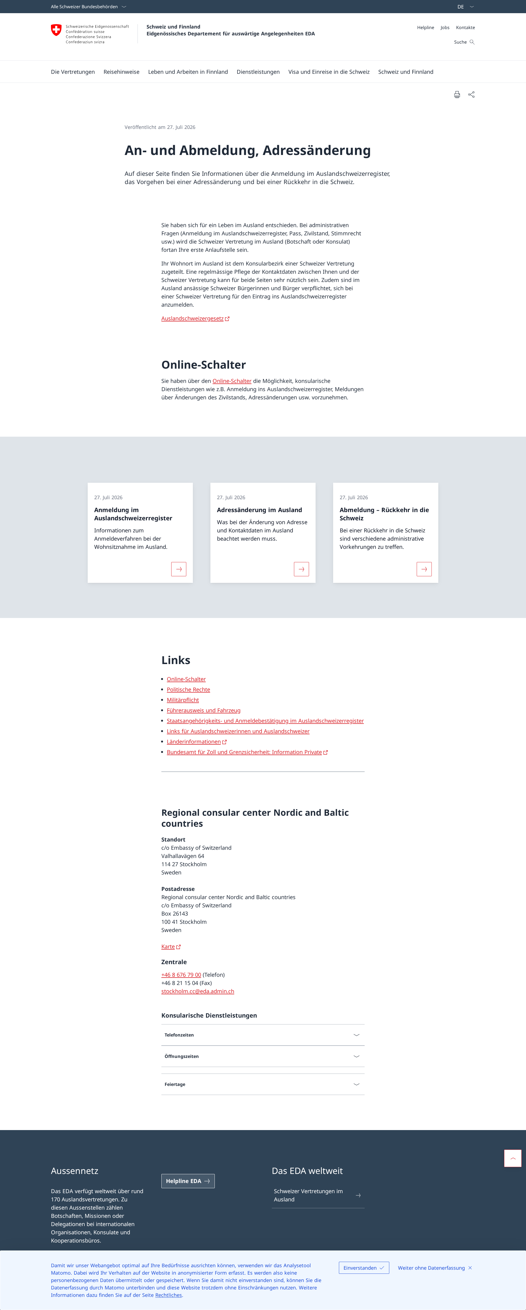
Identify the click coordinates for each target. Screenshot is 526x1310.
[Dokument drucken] (457, 94)
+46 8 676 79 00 (181, 974)
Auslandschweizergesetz (192, 318)
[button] (73, 72)
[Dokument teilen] (471, 94)
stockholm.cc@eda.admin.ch (197, 991)
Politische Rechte (188, 689)
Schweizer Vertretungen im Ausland (308, 1195)
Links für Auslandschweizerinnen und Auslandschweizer (238, 731)
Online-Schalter (232, 381)
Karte (168, 946)
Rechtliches (168, 1295)
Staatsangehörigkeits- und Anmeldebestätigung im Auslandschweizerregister (265, 720)
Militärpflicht (183, 700)
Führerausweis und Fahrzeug (204, 710)
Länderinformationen (194, 741)
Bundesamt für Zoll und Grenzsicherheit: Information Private (244, 752)
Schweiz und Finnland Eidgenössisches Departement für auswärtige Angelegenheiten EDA (231, 30)
